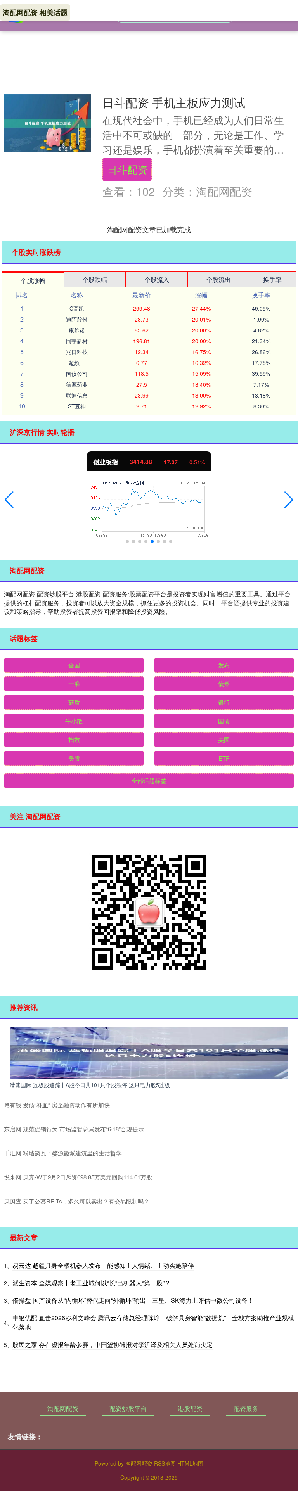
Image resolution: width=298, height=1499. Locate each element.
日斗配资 (127, 169)
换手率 (272, 279)
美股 (74, 758)
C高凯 (76, 308)
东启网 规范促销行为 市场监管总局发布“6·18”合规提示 (74, 1129)
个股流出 (218, 279)
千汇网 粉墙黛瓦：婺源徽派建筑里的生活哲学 (63, 1153)
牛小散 (74, 721)
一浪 (74, 683)
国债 (224, 721)
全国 (74, 665)
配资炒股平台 (128, 1408)
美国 (224, 739)
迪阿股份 (77, 319)
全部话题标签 (149, 780)
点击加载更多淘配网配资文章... (149, 229)
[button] (9, 499)
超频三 (77, 363)
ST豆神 (77, 406)
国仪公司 (77, 373)
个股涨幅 (33, 280)
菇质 (74, 702)
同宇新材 (77, 341)
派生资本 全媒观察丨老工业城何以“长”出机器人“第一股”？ (91, 1282)
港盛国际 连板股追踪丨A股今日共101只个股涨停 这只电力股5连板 (90, 1085)
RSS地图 (165, 1463)
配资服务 (246, 1408)
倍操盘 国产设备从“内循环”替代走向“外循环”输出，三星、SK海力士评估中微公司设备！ (133, 1300)
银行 (224, 702)
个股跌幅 (94, 279)
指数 (74, 739)
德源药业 (77, 384)
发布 (224, 665)
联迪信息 (77, 395)
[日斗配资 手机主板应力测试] (47, 123)
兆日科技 (77, 352)
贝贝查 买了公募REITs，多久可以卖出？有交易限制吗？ (76, 1201)
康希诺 (77, 330)
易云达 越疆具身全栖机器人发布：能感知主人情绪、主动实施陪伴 (103, 1265)
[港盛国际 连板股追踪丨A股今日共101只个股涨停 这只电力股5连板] (149, 1052)
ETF (223, 758)
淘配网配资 (62, 1408)
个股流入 (156, 279)
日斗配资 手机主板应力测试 (173, 102)
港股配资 (190, 1408)
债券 (224, 683)
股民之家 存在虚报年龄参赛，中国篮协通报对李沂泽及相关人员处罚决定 (112, 1344)
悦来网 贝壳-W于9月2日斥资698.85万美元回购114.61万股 (78, 1177)
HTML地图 (190, 1463)
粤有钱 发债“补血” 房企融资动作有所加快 (57, 1105)
